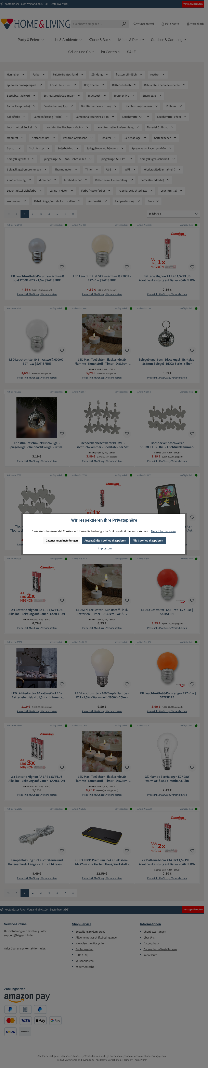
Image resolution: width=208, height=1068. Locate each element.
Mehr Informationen (163, 531)
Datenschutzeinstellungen (62, 540)
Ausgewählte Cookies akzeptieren (105, 540)
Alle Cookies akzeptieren (148, 540)
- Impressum (104, 548)
